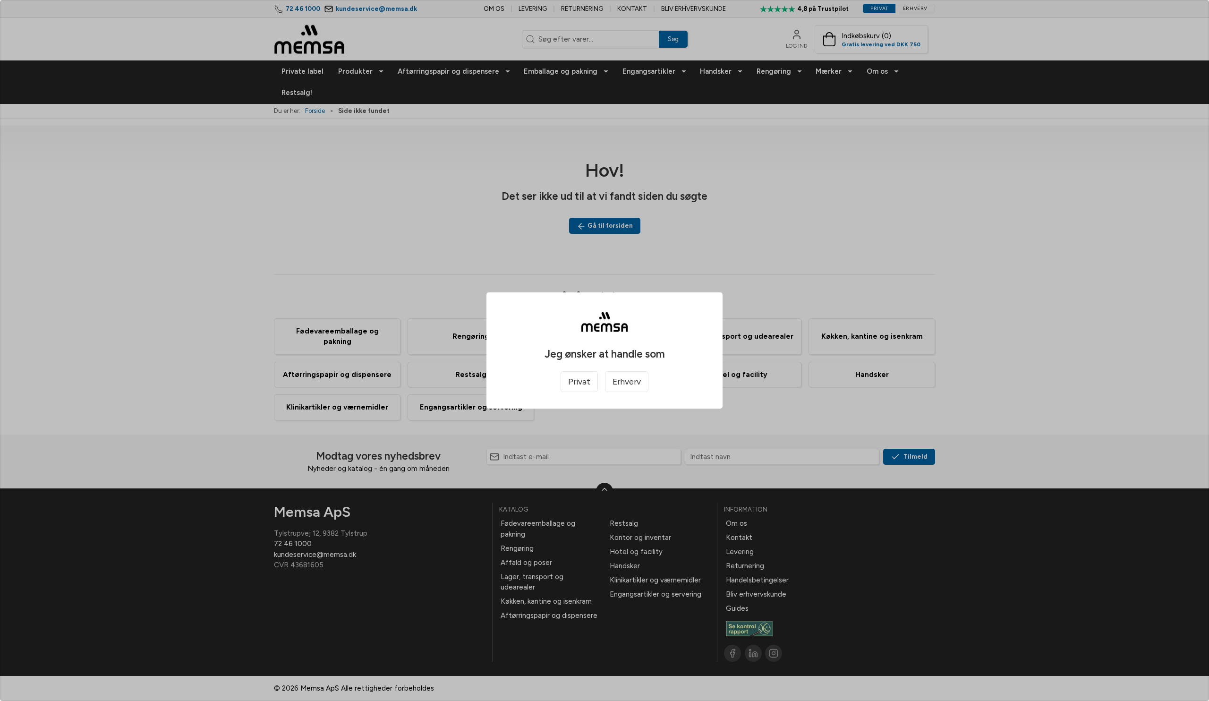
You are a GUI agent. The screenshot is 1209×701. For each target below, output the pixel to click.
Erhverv (627, 381)
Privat (579, 381)
